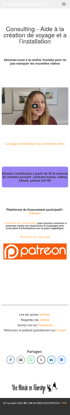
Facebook (45, 325)
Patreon (35, 213)
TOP (64, 403)
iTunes (61, 330)
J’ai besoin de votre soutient (20, 223)
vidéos (44, 320)
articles (45, 314)
